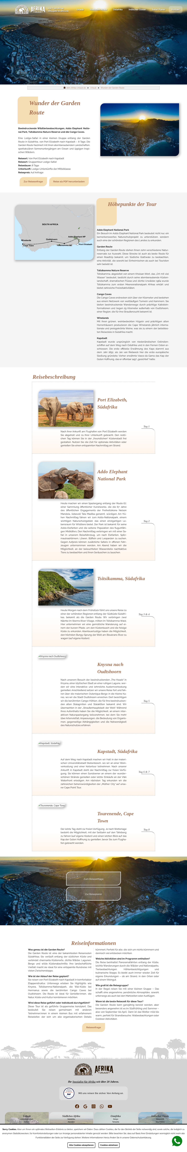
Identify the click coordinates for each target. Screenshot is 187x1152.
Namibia (71, 1122)
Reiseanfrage (93, 1027)
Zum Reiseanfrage (93, 879)
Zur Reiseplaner (93, 894)
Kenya (115, 1119)
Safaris (27, 1122)
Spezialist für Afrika (84, 1081)
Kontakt (176, 9)
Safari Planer (158, 9)
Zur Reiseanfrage (33, 181)
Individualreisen (27, 1119)
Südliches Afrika (98, 9)
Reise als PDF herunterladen (69, 181)
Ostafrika (118, 9)
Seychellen (160, 1122)
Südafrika (71, 1119)
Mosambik (160, 1119)
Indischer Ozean (137, 9)
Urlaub (80, 9)
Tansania (115, 1122)
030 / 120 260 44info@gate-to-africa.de (58, 9)
